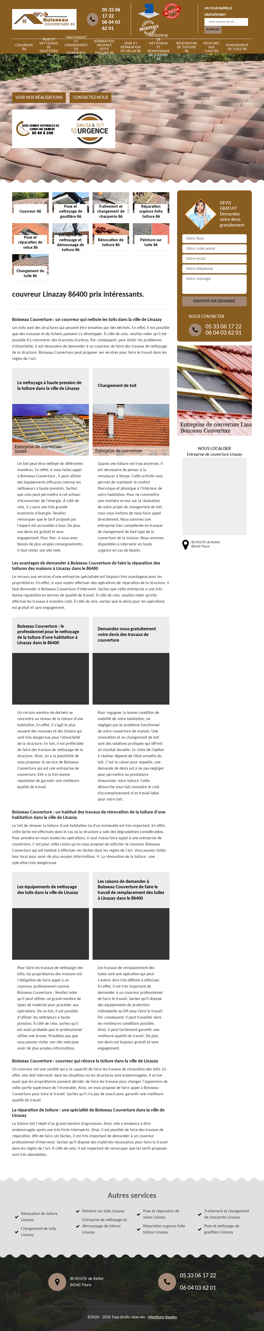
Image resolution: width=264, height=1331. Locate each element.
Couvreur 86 (24, 47)
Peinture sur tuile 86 (211, 47)
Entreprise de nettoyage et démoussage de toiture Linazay (104, 1226)
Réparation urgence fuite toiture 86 (104, 47)
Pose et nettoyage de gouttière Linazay (221, 1229)
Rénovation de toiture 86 (186, 47)
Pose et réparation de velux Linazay (161, 1214)
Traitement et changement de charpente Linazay (226, 1214)
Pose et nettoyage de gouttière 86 (48, 47)
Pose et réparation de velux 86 (131, 47)
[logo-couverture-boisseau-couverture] (44, 19)
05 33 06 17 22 (111, 13)
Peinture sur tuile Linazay (103, 1211)
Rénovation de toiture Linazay (39, 1217)
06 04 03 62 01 (111, 25)
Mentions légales (162, 1317)
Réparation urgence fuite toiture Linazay (164, 1229)
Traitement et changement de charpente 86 (76, 47)
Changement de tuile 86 (237, 47)
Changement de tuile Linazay (38, 1232)
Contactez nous (90, 97)
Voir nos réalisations (38, 97)
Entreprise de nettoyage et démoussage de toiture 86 (158, 47)
